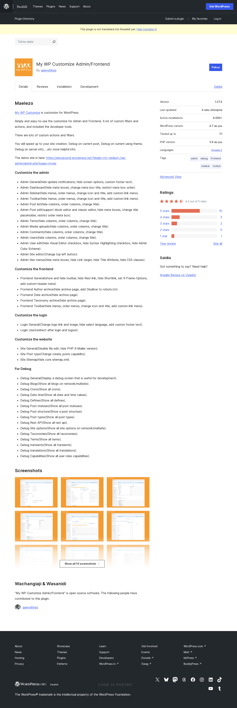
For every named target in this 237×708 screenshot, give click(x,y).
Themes (62, 652)
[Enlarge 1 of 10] (53, 482)
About (18, 646)
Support (104, 652)
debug (204, 158)
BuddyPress (193, 663)
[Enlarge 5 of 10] (99, 516)
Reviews (42, 86)
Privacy (19, 663)
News (18, 652)
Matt (188, 652)
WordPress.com (195, 646)
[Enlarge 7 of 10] (53, 549)
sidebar (205, 166)
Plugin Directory (24, 18)
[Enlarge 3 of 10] (144, 482)
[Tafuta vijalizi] (54, 41)
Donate (147, 657)
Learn (102, 646)
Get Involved (149, 646)
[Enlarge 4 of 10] (53, 516)
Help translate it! (147, 29)
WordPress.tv (109, 663)
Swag (146, 663)
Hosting (19, 657)
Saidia (218, 86)
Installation (64, 86)
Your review (168, 243)
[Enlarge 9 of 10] (144, 549)
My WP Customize (27, 112)
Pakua (216, 67)
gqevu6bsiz (48, 70)
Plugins (61, 657)
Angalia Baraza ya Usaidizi (178, 275)
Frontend (216, 158)
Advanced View (170, 177)
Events (145, 652)
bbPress (190, 657)
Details (23, 86)
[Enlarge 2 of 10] (99, 482)
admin (194, 158)
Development (89, 86)
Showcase (63, 646)
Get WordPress (219, 6)
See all (217, 243)
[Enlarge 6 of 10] (144, 516)
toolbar (217, 166)
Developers (106, 657)
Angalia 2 (216, 150)
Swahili (54, 684)
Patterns (62, 663)
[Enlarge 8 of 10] (99, 549)
